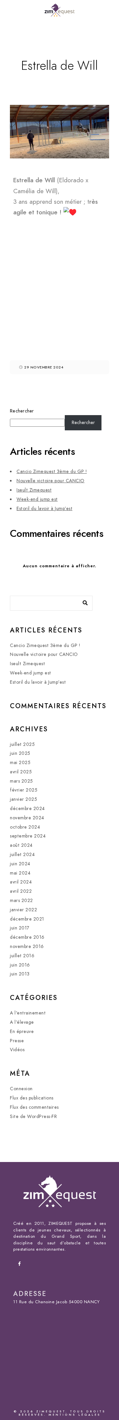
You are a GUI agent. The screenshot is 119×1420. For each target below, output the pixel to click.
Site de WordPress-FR (33, 1116)
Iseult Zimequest (34, 490)
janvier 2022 (23, 910)
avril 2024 (21, 882)
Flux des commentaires (34, 1107)
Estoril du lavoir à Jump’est (44, 508)
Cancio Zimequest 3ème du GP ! (52, 471)
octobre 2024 (25, 827)
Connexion (21, 1089)
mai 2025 (20, 762)
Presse (17, 1041)
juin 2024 (20, 864)
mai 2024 (20, 873)
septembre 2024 (28, 836)
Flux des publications (32, 1098)
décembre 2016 (27, 937)
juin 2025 (20, 753)
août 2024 (21, 845)
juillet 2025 (22, 744)
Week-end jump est (37, 499)
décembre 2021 (27, 919)
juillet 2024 (22, 854)
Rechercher (22, 411)
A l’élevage (22, 1022)
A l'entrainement (28, 1013)
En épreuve (22, 1031)
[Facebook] (21, 1265)
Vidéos (17, 1050)
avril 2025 (21, 772)
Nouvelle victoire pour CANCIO (51, 481)
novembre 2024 (27, 818)
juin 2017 (19, 928)
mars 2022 (21, 900)
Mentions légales (75, 1415)
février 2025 (23, 790)
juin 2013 (20, 974)
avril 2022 (21, 891)
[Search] (83, 601)
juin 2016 (20, 965)
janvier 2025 (23, 799)
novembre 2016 (27, 946)
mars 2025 (21, 781)
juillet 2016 (22, 956)
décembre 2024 (27, 808)
